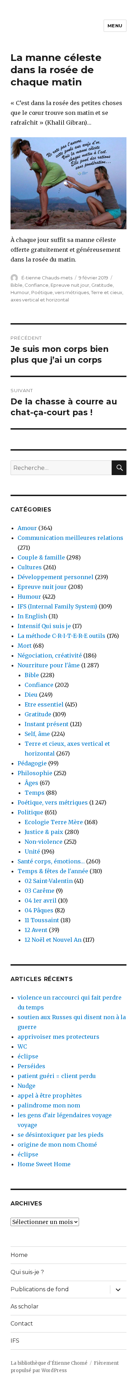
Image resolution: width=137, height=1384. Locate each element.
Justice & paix (44, 831)
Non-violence (44, 841)
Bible (16, 285)
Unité (32, 851)
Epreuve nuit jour (70, 285)
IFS (15, 1340)
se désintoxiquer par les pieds (61, 1134)
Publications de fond (40, 1289)
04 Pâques (39, 910)
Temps (35, 792)
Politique (30, 812)
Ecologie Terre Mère (54, 822)
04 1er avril (41, 900)
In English (32, 616)
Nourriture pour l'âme (49, 665)
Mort (25, 645)
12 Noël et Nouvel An (53, 939)
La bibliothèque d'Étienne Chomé (49, 1363)
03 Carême (39, 890)
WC (22, 1046)
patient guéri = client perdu (57, 1075)
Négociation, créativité (50, 655)
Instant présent (46, 724)
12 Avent (36, 929)
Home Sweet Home (44, 1164)
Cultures (30, 567)
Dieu (31, 694)
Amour (27, 527)
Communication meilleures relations (70, 537)
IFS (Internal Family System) (57, 606)
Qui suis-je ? (27, 1272)
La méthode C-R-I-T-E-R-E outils (61, 635)
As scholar (25, 1306)
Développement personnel (55, 576)
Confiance (36, 285)
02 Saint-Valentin (49, 880)
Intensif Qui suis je (44, 626)
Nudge (26, 1085)
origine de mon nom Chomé (57, 1144)
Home (19, 1255)
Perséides (31, 1066)
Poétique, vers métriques (60, 292)
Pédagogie (32, 763)
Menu (115, 25)
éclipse (28, 1056)
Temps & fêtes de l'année (53, 871)
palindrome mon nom (49, 1105)
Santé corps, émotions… (51, 861)
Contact (22, 1323)
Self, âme (37, 733)
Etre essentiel (44, 704)
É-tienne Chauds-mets (46, 277)
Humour (20, 292)
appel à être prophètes (50, 1095)
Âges (31, 782)
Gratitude (102, 285)
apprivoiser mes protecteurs (58, 1036)
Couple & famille (41, 557)
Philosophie (35, 773)
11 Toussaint (42, 920)
